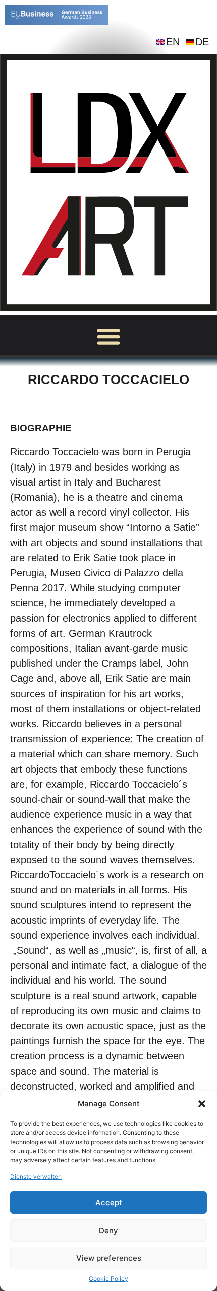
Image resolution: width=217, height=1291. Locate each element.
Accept (108, 1202)
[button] (202, 1104)
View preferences (108, 1258)
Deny (108, 1230)
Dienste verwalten (36, 1176)
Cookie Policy (108, 1278)
